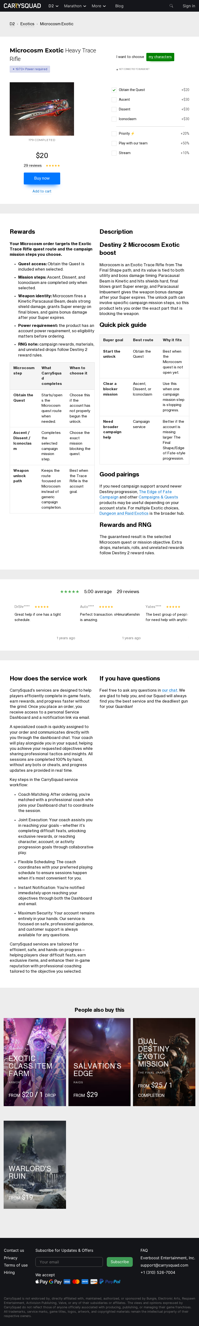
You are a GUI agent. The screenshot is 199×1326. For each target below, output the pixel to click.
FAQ (144, 1250)
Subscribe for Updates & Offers (64, 1250)
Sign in (189, 5)
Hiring (9, 1272)
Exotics (27, 24)
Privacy (10, 1257)
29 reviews (33, 165)
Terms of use (16, 1265)
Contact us (14, 1250)
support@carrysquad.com (164, 1265)
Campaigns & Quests (158, 497)
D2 (51, 5)
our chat (169, 690)
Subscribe (120, 1261)
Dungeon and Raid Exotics (124, 513)
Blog (119, 5)
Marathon (73, 5)
